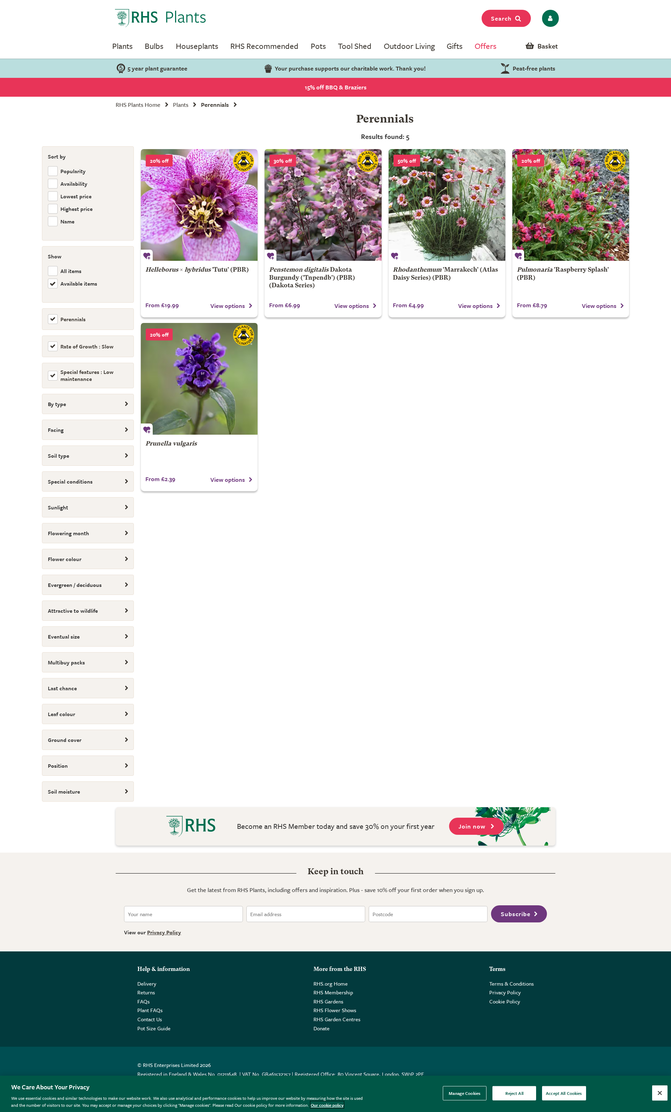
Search (501, 18)
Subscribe (516, 914)
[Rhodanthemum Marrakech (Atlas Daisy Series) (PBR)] (447, 205)
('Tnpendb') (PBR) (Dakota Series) (312, 277)
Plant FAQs (150, 1010)
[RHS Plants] (160, 18)
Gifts (455, 46)
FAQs (143, 1001)
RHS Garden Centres (336, 1019)
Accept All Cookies (564, 1093)
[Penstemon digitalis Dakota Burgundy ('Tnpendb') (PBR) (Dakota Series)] (323, 205)
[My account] (549, 18)
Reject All (514, 1093)
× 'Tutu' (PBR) (197, 270)
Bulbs (154, 46)
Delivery (146, 983)
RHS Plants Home (138, 104)
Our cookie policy (327, 1105)
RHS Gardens (328, 1001)
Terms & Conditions (511, 983)
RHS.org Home (330, 983)
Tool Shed (354, 46)
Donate (321, 1028)
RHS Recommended (264, 46)
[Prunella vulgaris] (199, 379)
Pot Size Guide (154, 1028)
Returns (146, 992)
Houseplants (197, 46)
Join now (473, 826)
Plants (122, 46)
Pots (318, 46)
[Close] (660, 1093)
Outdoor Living (409, 46)
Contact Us (149, 1019)
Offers (486, 46)
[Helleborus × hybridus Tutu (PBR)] (199, 205)
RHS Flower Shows (334, 1010)
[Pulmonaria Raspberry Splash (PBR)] (570, 205)
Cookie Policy (504, 1001)
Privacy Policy (164, 932)
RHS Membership (333, 992)
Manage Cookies (465, 1093)
